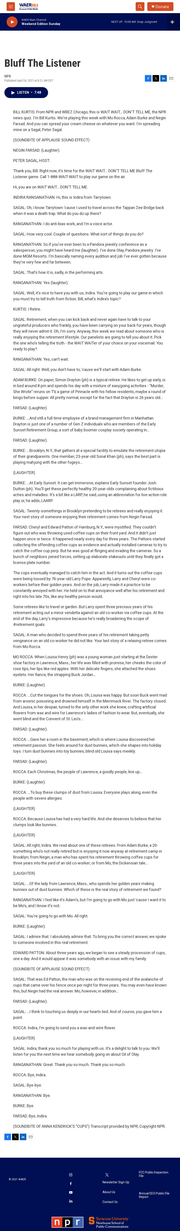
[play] (12, 22)
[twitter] (107, 1175)
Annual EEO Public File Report (154, 1195)
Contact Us (110, 1202)
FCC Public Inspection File (153, 1174)
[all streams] (173, 22)
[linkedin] (70, 1201)
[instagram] (70, 1175)
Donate (162, 6)
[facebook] (70, 1184)
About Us (109, 1192)
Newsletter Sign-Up (116, 1182)
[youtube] (70, 1192)
